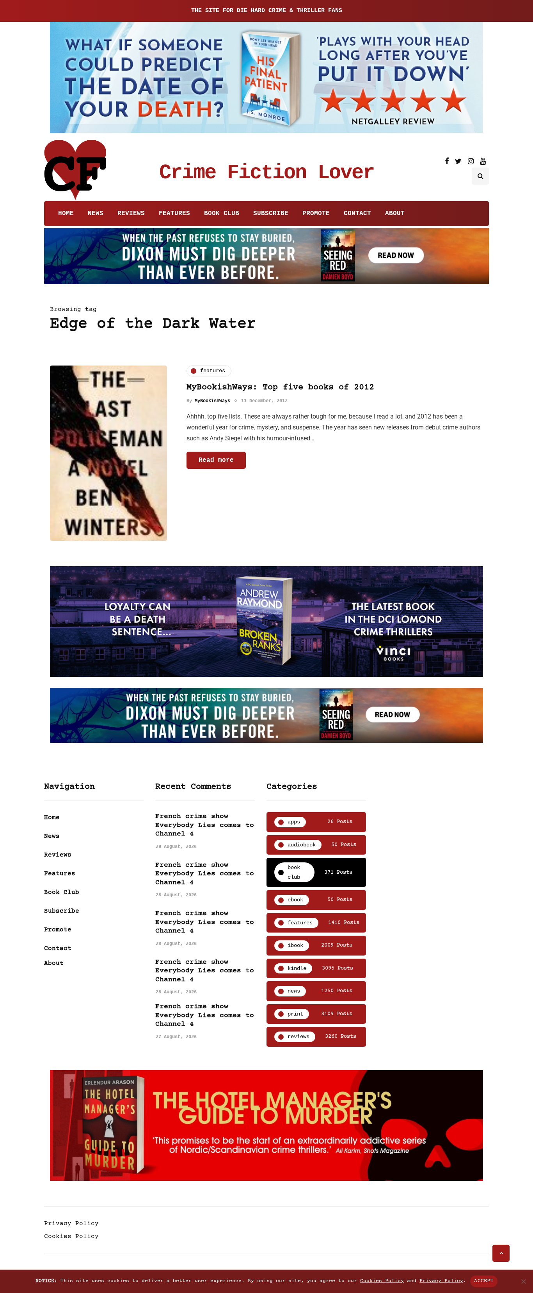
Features (174, 213)
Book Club (221, 213)
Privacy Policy (71, 1223)
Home (66, 213)
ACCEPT (484, 1281)
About (395, 213)
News (95, 213)
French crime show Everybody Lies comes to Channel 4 (204, 825)
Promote (316, 213)
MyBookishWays (212, 401)
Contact (357, 213)
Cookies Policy (71, 1236)
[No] (523, 1281)
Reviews (131, 213)
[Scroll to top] (501, 1253)
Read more (216, 460)
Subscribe (270, 213)
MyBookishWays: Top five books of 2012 (280, 387)
